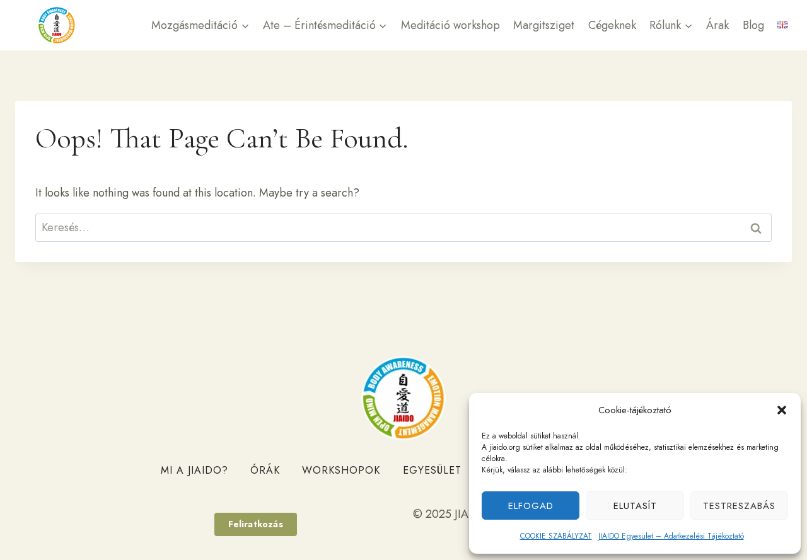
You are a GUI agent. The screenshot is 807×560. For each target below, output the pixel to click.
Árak (717, 25)
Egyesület (432, 470)
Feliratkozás (255, 524)
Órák (265, 470)
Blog (753, 25)
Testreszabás (739, 506)
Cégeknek (612, 25)
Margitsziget (543, 25)
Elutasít (635, 506)
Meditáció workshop (450, 25)
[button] (781, 410)
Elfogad (531, 506)
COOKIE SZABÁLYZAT (556, 536)
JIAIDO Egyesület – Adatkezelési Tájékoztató (671, 536)
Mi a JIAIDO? (194, 470)
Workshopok (341, 470)
